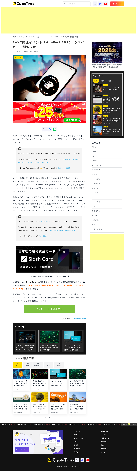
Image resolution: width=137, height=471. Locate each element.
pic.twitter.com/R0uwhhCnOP (62, 230)
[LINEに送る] (55, 129)
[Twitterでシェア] (44, 129)
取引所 (94, 215)
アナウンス (96, 170)
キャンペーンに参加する (49, 309)
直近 (96, 81)
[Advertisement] (68, 20)
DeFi (94, 152)
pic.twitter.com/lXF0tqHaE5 (35, 162)
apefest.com (80, 319)
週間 (103, 81)
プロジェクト (97, 193)
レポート (95, 206)
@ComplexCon (47, 221)
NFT (93, 156)
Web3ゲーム (97, 165)
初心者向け (96, 211)
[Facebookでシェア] (49, 129)
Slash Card (31, 282)
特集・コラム (97, 229)
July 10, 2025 (64, 168)
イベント (95, 174)
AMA (94, 147)
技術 (93, 224)
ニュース (24, 37)
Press (94, 161)
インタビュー (97, 179)
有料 (110, 81)
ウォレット (96, 183)
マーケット (96, 197)
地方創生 (95, 220)
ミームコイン (97, 202)
